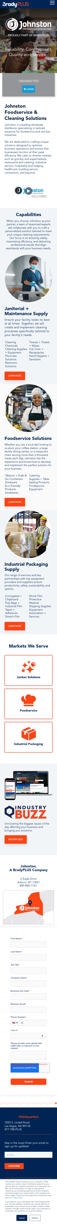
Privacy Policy (17, 1197)
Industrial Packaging (28, 744)
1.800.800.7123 (28, 81)
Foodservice (28, 710)
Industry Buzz (15, 839)
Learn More (14, 375)
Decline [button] (35, 1218)
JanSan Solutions (28, 677)
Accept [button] (22, 1218)
